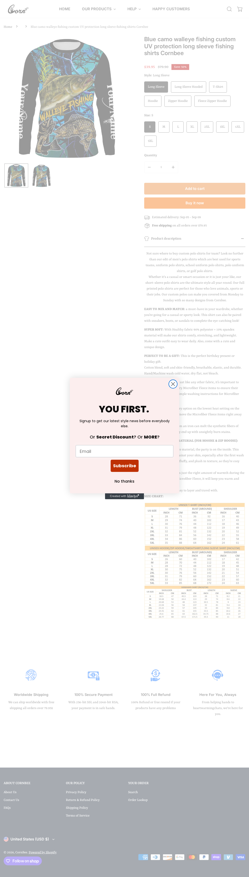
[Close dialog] (173, 384)
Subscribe (124, 466)
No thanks (124, 481)
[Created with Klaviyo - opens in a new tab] (124, 496)
